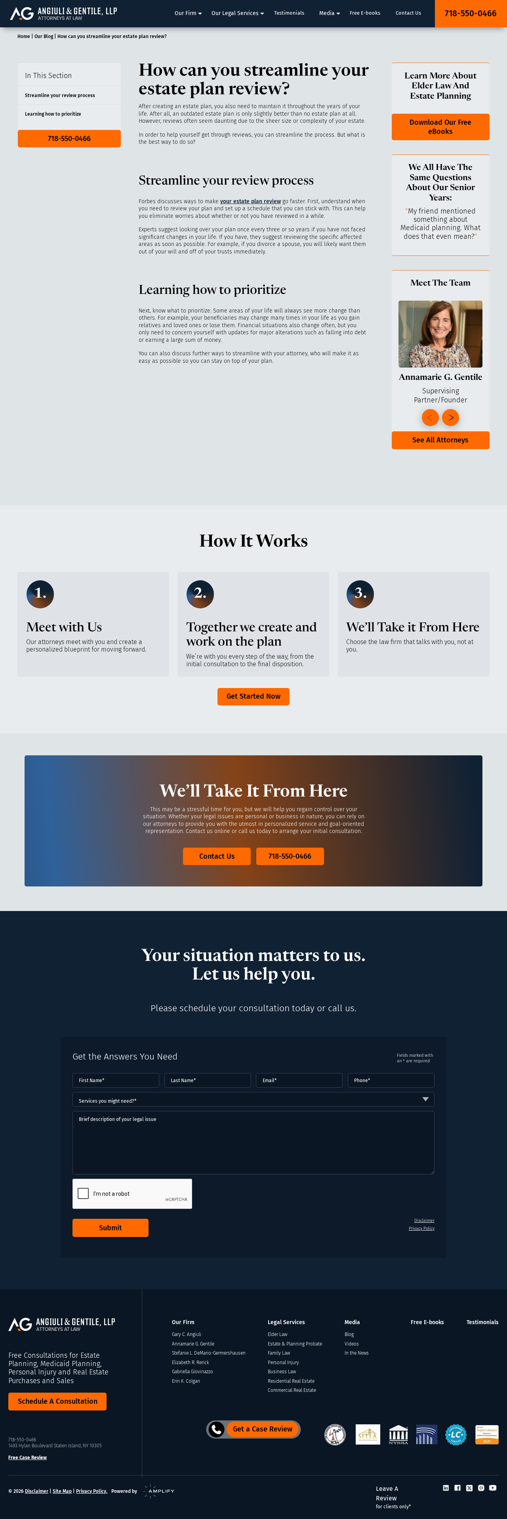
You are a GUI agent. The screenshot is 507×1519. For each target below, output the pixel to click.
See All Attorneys (440, 440)
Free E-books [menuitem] (365, 13)
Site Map (62, 1491)
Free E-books (427, 1322)
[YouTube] (493, 1488)
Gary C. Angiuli (186, 1334)
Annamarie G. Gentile (193, 1344)
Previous (430, 417)
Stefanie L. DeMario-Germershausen (209, 1353)
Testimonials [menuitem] (289, 13)
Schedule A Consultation (57, 1401)
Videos (352, 1344)
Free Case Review (27, 1457)
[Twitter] (469, 1488)
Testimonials (483, 1322)
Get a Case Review (262, 1429)
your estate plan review (250, 201)
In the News (357, 1353)
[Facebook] (457, 1488)
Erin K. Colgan (186, 1381)
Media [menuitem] (327, 13)
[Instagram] (481, 1488)
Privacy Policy (422, 1228)
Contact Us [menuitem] (408, 13)
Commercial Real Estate (292, 1390)
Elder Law (277, 1334)
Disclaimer (424, 1220)
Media (352, 1322)
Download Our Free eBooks (440, 127)
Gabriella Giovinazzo (192, 1371)
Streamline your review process (60, 95)
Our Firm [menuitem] (185, 13)
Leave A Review (393, 1497)
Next (450, 417)
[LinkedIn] (446, 1488)
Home (23, 36)
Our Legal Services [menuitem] (235, 13)
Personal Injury (283, 1362)
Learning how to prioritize (53, 114)
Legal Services (286, 1322)
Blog (349, 1334)
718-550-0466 (471, 13)
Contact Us (217, 856)
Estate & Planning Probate (295, 1344)
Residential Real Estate (291, 1381)
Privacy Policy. (91, 1491)
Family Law (279, 1353)
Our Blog (43, 36)
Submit (110, 1228)
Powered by (124, 1491)
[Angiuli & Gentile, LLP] (63, 13)
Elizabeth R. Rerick (190, 1362)
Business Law (282, 1371)
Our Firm (183, 1322)
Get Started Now (253, 696)
